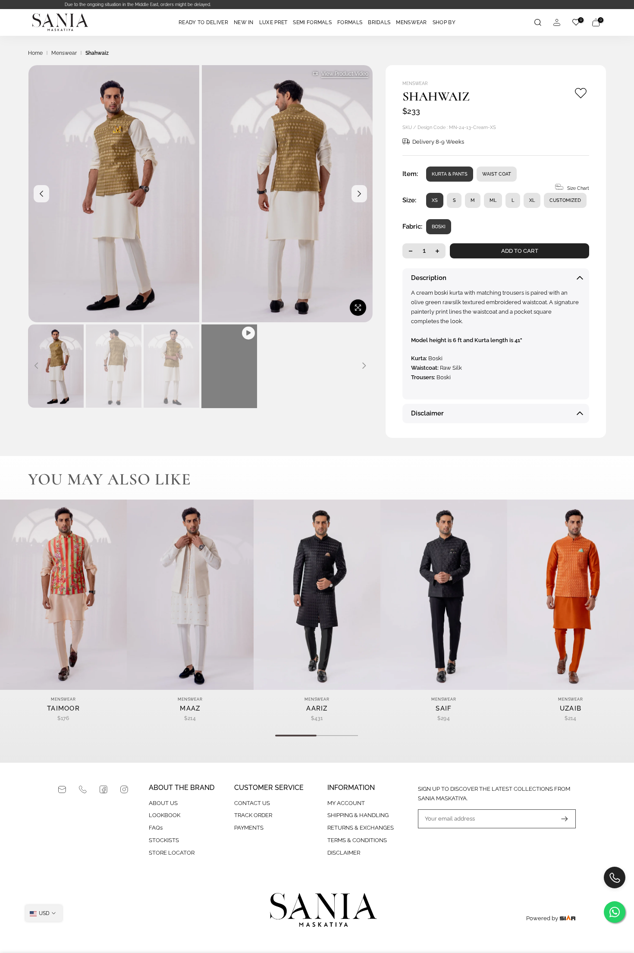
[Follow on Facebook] (103, 789)
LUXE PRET (273, 22)
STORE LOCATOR (172, 852)
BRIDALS (379, 22)
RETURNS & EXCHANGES (360, 827)
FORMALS (349, 22)
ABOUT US (163, 803)
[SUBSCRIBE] (560, 819)
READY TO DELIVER (203, 22)
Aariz (317, 708)
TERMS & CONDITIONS (357, 840)
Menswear (64, 53)
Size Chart (578, 188)
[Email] (62, 789)
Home (35, 53)
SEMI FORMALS (312, 22)
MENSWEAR (411, 22)
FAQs (156, 827)
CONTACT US (252, 803)
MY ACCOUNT (346, 803)
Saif (444, 708)
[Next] (359, 193)
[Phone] (83, 789)
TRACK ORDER (253, 815)
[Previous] (41, 193)
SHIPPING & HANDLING (358, 815)
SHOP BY (444, 22)
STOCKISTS (164, 840)
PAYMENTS (249, 827)
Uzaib (571, 708)
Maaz (190, 708)
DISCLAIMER (343, 852)
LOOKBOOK (164, 815)
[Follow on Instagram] (124, 789)
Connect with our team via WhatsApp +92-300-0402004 (317, 4)
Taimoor (63, 708)
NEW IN (244, 22)
